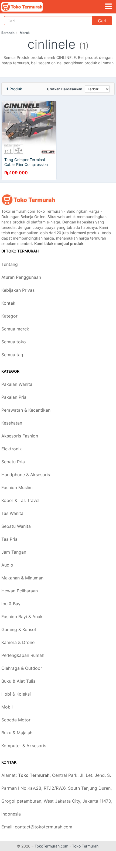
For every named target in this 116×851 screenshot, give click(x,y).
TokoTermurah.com (51, 846)
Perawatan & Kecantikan (25, 410)
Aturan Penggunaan (21, 277)
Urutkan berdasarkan (64, 89)
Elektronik (11, 448)
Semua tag (12, 354)
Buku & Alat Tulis (18, 681)
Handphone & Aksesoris (25, 474)
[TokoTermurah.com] (30, 6)
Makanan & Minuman (22, 578)
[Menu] (108, 6)
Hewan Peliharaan (19, 590)
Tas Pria (9, 539)
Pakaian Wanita (16, 384)
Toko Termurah (85, 846)
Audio (7, 565)
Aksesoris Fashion (19, 436)
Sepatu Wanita (16, 526)
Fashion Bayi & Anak (22, 616)
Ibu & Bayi (11, 603)
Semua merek (15, 329)
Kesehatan (11, 423)
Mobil (7, 707)
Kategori (10, 316)
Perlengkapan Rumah (22, 655)
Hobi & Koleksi (16, 694)
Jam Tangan (13, 552)
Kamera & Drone (18, 642)
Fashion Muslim (17, 487)
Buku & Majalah (16, 732)
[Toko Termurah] (28, 199)
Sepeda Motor (15, 719)
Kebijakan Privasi (18, 290)
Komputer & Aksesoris (23, 745)
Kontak (8, 303)
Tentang (9, 264)
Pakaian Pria (13, 397)
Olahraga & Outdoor (21, 668)
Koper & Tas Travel (20, 500)
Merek (25, 33)
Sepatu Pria (13, 461)
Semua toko (13, 341)
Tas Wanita (12, 513)
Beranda (8, 33)
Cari (102, 20)
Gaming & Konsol (18, 629)
